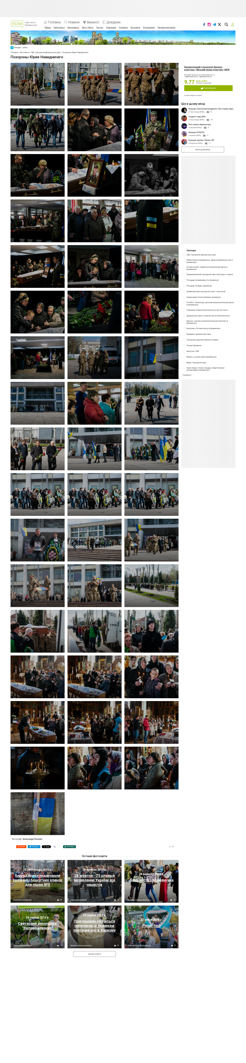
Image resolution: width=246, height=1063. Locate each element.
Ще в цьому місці (202, 149)
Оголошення (149, 27)
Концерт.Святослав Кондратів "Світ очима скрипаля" (213, 109)
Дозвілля (123, 27)
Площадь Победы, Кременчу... (139, 900)
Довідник (113, 22)
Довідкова (111, 27)
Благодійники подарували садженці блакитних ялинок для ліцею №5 (37, 880)
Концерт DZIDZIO (196, 132)
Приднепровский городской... (139, 945)
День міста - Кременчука (151, 880)
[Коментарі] (173, 846)
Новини (74, 22)
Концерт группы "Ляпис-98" (201, 140)
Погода (99, 27)
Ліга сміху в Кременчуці (199, 124)
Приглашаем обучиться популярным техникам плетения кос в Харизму (94, 925)
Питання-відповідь (166, 27)
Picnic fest (151, 925)
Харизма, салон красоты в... (81, 945)
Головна (54, 22)
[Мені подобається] (170, 846)
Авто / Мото (87, 27)
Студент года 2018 (196, 117)
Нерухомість (73, 27)
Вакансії (93, 22)
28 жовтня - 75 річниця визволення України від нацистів (94, 880)
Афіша (48, 27)
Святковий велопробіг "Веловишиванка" (37, 925)
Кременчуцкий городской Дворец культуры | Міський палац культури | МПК (206, 68)
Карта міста (59, 27)
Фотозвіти (135, 27)
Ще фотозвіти (94, 954)
